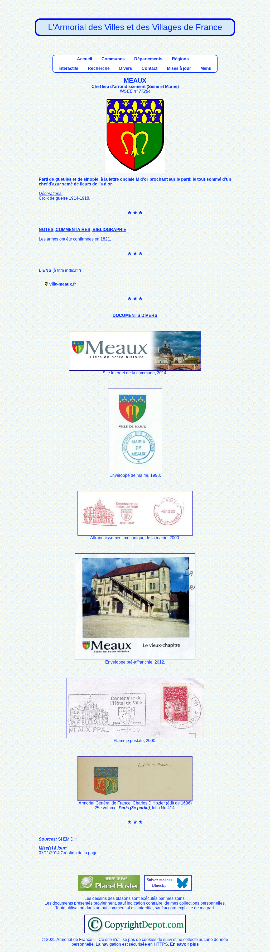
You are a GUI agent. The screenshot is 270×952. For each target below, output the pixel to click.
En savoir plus (184, 944)
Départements (148, 59)
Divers (125, 68)
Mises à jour (179, 68)
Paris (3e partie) (134, 808)
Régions (180, 59)
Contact (149, 68)
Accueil (84, 59)
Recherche (99, 68)
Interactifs (68, 68)
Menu (205, 68)
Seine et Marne (162, 86)
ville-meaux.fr (62, 284)
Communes (113, 59)
